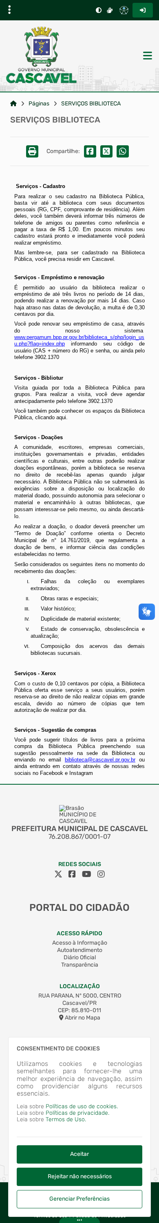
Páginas (39, 104)
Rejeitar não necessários (80, 1176)
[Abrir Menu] (147, 56)
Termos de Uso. (66, 1119)
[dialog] (79, 1127)
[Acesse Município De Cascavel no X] (58, 874)
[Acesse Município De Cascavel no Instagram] (101, 874)
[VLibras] (109, 10)
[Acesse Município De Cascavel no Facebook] (72, 874)
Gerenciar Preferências (79, 1198)
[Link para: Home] (13, 104)
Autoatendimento (79, 950)
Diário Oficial (80, 957)
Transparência (79, 964)
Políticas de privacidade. (77, 1112)
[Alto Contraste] (98, 10)
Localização (80, 986)
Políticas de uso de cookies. (82, 1106)
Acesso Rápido (79, 933)
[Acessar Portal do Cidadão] (41, 55)
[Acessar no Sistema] (142, 10)
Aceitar (79, 1154)
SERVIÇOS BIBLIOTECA (91, 104)
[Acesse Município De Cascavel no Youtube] (86, 874)
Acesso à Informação (79, 942)
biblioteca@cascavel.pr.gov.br (100, 760)
